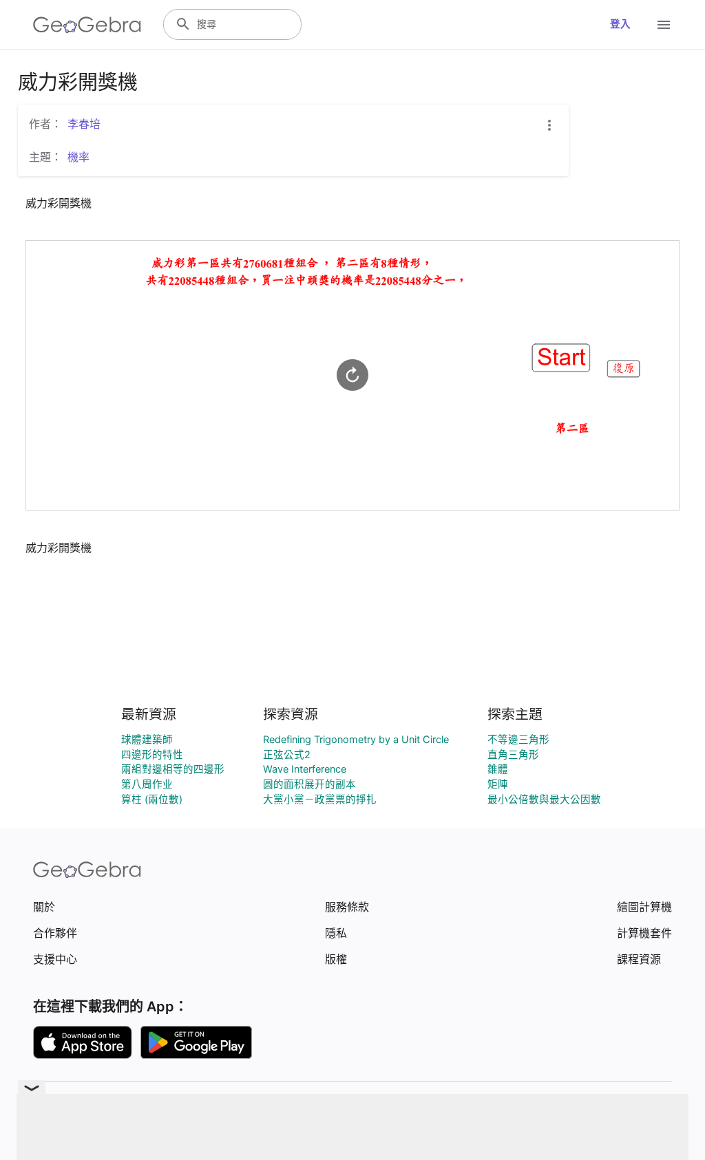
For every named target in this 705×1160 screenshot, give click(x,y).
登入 (620, 24)
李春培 (84, 124)
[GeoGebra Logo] (87, 25)
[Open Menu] (663, 25)
